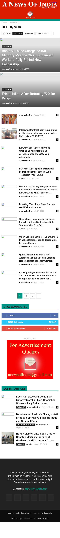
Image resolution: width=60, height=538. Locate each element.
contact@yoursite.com (36, 488)
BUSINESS (6, 33)
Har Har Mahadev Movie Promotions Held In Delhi (30, 513)
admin (22, 178)
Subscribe (51, 328)
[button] (55, 15)
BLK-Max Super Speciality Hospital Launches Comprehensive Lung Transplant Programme (36, 171)
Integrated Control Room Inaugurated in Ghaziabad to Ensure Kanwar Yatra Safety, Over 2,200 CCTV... (38, 133)
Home (4, 22)
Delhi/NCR (18, 33)
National (20, 444)
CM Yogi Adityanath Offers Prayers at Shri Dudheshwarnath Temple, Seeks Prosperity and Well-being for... (37, 275)
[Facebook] (17, 497)
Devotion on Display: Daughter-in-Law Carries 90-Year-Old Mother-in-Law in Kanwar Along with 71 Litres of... (38, 189)
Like (54, 315)
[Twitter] (34, 497)
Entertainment (43, 33)
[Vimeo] (42, 497)
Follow (52, 322)
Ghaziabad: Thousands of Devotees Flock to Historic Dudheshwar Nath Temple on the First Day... (37, 222)
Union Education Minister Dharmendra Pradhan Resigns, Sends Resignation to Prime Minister (38, 240)
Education (29, 33)
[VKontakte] (51, 497)
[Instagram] (26, 497)
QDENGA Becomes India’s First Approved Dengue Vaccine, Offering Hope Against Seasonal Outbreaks (37, 257)
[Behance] (9, 497)
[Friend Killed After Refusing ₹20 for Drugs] (30, 99)
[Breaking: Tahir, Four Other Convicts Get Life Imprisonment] (9, 208)
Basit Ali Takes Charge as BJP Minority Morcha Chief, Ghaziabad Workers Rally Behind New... (36, 400)
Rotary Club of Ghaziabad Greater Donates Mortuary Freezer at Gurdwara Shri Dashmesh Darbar (36, 437)
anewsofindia (8, 69)
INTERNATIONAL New (25, 425)
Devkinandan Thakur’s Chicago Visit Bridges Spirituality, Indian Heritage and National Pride (37, 418)
